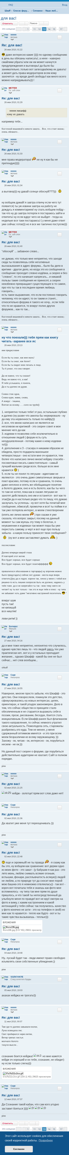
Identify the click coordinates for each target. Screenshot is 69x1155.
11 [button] (34, 29)
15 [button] (54, 29)
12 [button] (39, 29)
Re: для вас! (12, 45)
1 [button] (27, 29)
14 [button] (49, 29)
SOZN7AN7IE (17, 977)
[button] (19, 29)
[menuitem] (9, 4)
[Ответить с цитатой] (59, 37)
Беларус (13, 626)
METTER (13, 88)
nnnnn (13, 35)
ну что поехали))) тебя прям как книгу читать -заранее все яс (30, 339)
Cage (13, 675)
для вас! (8, 18)
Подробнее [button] (46, 1140)
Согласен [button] (18, 1149)
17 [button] (61, 29)
